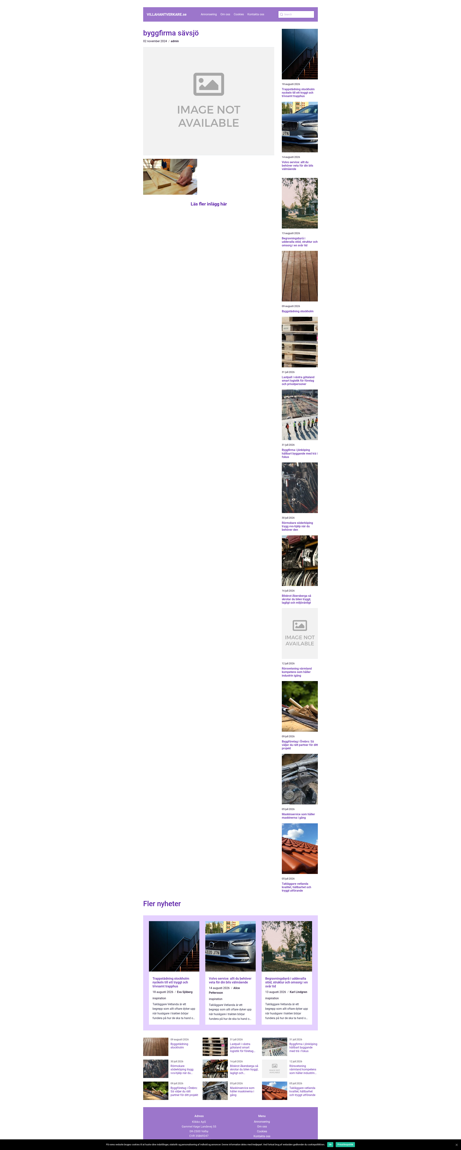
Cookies (239, 14)
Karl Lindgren (298, 992)
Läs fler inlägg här (209, 204)
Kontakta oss (255, 14)
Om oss (225, 14)
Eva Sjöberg (185, 992)
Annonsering (209, 14)
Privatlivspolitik (345, 1144)
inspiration (159, 998)
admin (175, 41)
